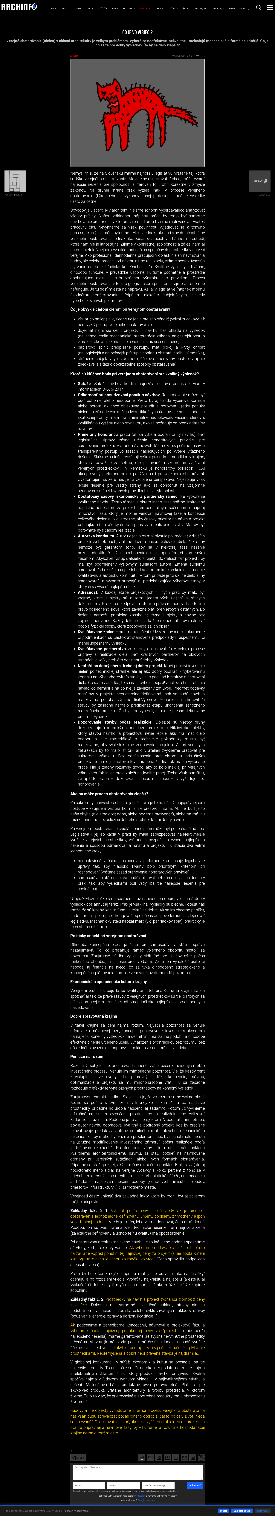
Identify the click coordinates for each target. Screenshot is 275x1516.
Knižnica (172, 8)
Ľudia (90, 8)
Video (242, 8)
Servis (159, 8)
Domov (52, 8)
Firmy (114, 8)
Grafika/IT (218, 8)
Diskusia (77, 8)
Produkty (129, 8)
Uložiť (223, 1510)
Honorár (145, 8)
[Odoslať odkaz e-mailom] (184, 1457)
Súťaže (102, 8)
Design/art (200, 8)
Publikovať (195, 1485)
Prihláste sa (140, 1496)
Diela (64, 8)
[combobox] (259, 7)
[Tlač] (175, 1457)
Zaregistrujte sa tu (146, 1500)
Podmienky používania (76, 1510)
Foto (232, 8)
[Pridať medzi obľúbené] (192, 1457)
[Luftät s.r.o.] (260, 181)
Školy (186, 8)
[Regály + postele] (15, 181)
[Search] (259, 7)
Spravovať (262, 1510)
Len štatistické (242, 1510)
